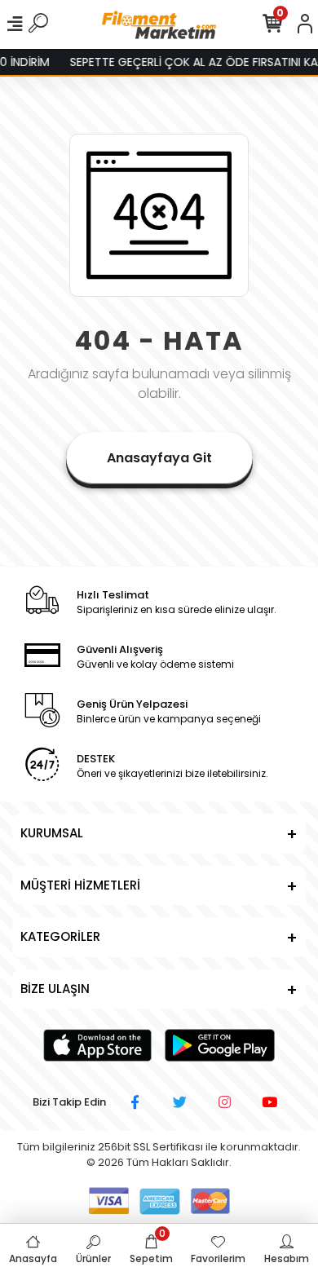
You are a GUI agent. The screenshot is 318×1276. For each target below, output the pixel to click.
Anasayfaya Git (159, 457)
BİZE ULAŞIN (55, 988)
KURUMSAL (51, 832)
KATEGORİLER (60, 936)
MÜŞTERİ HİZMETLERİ (80, 885)
